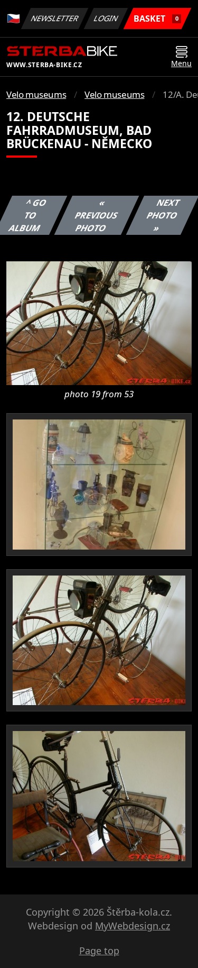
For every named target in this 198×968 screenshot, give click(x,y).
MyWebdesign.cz (132, 925)
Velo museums (36, 94)
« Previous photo (96, 215)
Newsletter (55, 18)
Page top (99, 950)
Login (106, 18)
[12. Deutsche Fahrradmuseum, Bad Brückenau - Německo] (99, 322)
